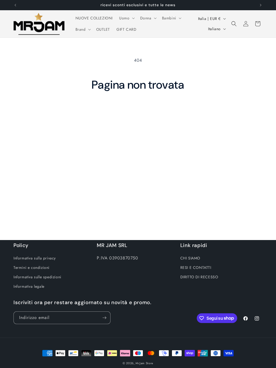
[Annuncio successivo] (261, 5)
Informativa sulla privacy (34, 258)
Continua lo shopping (138, 112)
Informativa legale (28, 286)
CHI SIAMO (190, 258)
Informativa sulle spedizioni (37, 277)
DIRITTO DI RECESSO (199, 277)
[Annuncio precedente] (15, 5)
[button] (126, 18)
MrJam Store (144, 363)
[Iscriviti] (104, 317)
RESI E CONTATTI (195, 267)
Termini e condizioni (31, 267)
